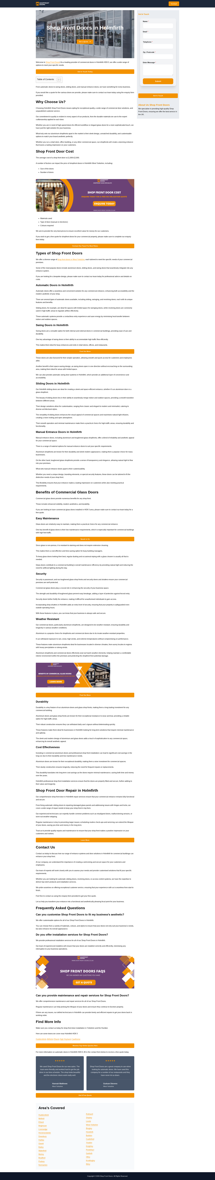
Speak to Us (85, 539)
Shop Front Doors (53, 62)
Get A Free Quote (85, 1095)
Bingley (89, 1128)
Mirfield (50, 1039)
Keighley (89, 1146)
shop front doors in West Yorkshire (71, 259)
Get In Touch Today (85, 72)
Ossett (41, 1144)
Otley (88, 1157)
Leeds (88, 1121)
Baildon (89, 1135)
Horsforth (89, 1132)
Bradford (42, 1158)
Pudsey (42, 1161)
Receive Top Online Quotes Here (85, 1045)
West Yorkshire (92, 1125)
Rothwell (89, 1114)
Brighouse (43, 1126)
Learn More (85, 840)
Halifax (41, 1140)
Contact (174, 4)
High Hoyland (65, 1039)
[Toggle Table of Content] (57, 80)
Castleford (90, 1139)
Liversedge (43, 1129)
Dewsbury (43, 1136)
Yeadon (89, 1143)
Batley (41, 1147)
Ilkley (88, 1164)
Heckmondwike (45, 1133)
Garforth (89, 1153)
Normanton (43, 1165)
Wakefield (42, 1151)
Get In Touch (158, 96)
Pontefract (90, 1150)
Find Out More (85, 351)
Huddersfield (41, 1039)
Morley (41, 1154)
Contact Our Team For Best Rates (85, 246)
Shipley (89, 1118)
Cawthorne (76, 1039)
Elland (56, 1039)
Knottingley (90, 1160)
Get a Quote (83, 42)
